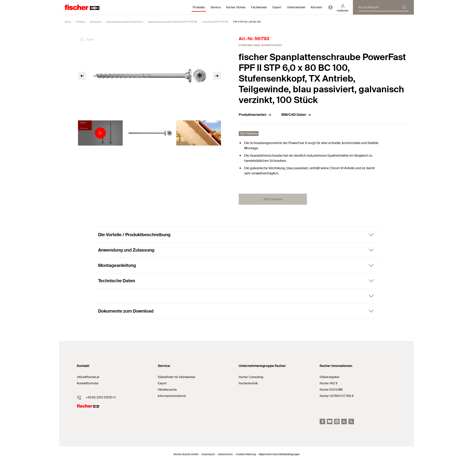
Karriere (316, 7)
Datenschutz (225, 454)
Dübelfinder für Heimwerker (176, 377)
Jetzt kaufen (273, 199)
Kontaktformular (88, 383)
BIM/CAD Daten (293, 114)
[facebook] (322, 421)
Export (162, 383)
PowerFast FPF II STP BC (215, 21)
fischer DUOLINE (331, 390)
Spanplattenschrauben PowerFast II (124, 21)
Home (68, 21)
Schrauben (95, 21)
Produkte (80, 21)
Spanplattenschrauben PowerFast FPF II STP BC (173, 21)
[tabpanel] (100, 133)
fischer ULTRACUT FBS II (336, 396)
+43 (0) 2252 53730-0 (101, 397)
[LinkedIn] (344, 421)
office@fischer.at (88, 377)
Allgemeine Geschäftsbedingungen (279, 454)
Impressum (208, 454)
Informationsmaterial (172, 396)
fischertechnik (248, 383)
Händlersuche (167, 390)
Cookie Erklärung (246, 454)
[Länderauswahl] (330, 7)
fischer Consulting (251, 377)
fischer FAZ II (328, 383)
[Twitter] (351, 421)
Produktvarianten (252, 114)
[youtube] (329, 421)
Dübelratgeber (330, 377)
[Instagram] (337, 421)
